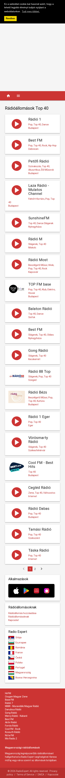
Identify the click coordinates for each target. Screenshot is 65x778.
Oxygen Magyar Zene (16, 696)
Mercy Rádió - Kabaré (16, 715)
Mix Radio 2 (11, 738)
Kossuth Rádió (12, 732)
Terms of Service (25, 774)
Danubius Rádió (13, 709)
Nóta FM (9, 735)
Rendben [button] (10, 18)
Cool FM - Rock (12, 728)
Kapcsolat (13, 620)
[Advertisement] (32, 57)
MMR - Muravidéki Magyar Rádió (22, 706)
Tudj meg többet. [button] (31, 11)
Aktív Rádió (11, 722)
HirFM (8, 693)
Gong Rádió (11, 712)
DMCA (41, 774)
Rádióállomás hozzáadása (22, 613)
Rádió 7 (9, 703)
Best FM (9, 719)
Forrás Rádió (11, 725)
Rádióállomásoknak (18, 616)
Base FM (9, 699)
